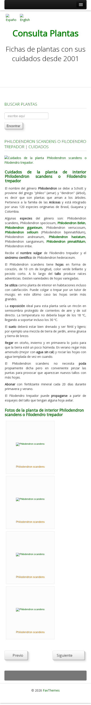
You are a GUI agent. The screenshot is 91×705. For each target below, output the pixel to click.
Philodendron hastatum (67, 237)
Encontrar (13, 126)
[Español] (11, 17)
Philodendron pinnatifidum (65, 241)
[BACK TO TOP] (45, 676)
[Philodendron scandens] (30, 444)
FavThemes (51, 690)
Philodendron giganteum (23, 227)
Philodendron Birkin (71, 223)
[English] (25, 17)
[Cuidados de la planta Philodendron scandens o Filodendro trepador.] (45, 160)
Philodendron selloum (21, 232)
